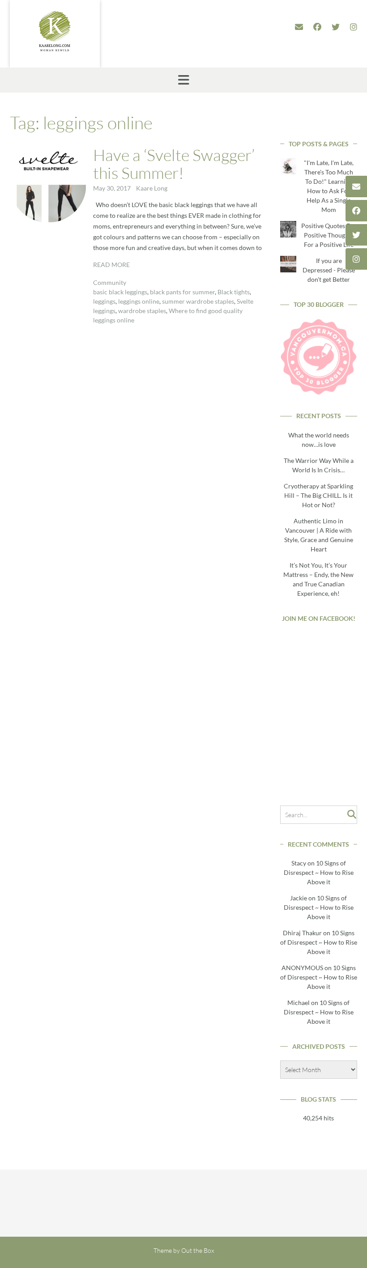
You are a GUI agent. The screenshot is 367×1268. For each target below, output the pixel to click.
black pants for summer (182, 292)
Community (109, 282)
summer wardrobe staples (198, 301)
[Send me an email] (299, 27)
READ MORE (111, 264)
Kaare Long (151, 188)
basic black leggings (120, 292)
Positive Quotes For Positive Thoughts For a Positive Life (328, 235)
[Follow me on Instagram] (353, 27)
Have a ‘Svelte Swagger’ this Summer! (174, 163)
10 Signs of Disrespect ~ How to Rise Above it (319, 872)
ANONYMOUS (302, 967)
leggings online (138, 301)
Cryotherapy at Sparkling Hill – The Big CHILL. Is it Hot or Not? (318, 495)
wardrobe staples (142, 310)
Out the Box (197, 1250)
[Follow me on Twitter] (336, 27)
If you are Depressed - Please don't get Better (329, 270)
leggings (104, 301)
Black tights (234, 292)
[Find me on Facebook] (317, 27)
